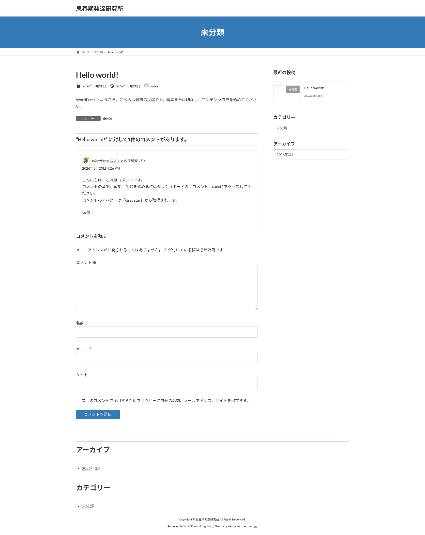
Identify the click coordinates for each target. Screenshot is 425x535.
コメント (86, 262)
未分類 (107, 118)
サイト (82, 374)
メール (84, 348)
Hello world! (314, 88)
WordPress (191, 526)
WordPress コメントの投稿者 (114, 161)
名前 (82, 323)
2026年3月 (285, 154)
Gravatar (132, 200)
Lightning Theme (213, 526)
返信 (86, 212)
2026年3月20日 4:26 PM (101, 168)
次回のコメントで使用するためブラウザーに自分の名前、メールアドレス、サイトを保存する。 (166, 400)
